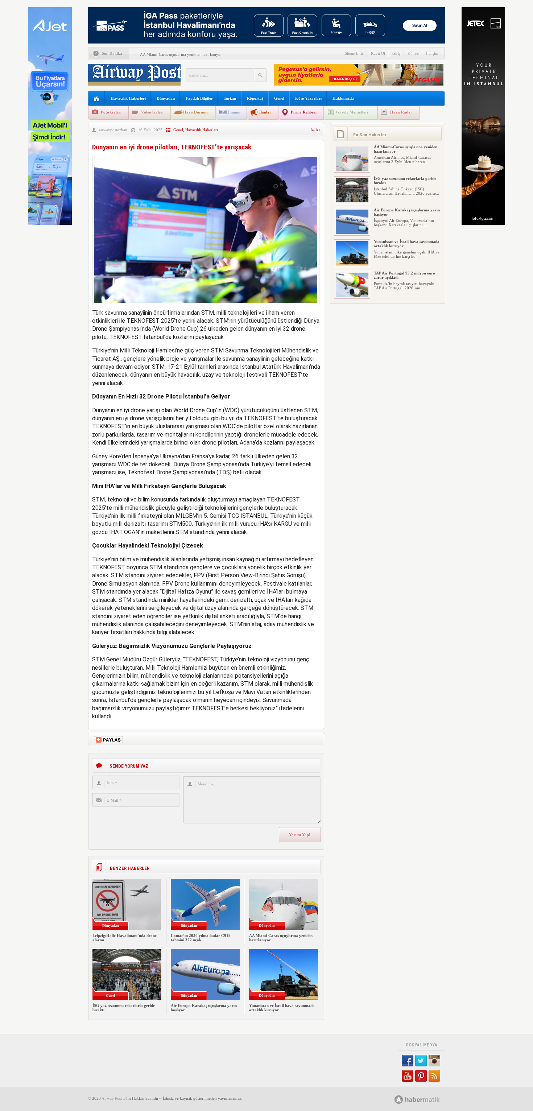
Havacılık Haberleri (128, 98)
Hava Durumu (195, 112)
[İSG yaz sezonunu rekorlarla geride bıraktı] (352, 200)
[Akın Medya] (398, 1099)
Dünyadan (166, 98)
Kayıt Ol (378, 53)
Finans (234, 112)
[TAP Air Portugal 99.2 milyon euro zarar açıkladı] (352, 295)
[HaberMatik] (425, 1099)
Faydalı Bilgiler (199, 98)
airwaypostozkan (113, 130)
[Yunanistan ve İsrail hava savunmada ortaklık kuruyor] (352, 264)
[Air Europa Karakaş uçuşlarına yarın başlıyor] (352, 232)
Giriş (396, 53)
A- (312, 130)
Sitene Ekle (354, 53)
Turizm (230, 98)
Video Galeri (152, 112)
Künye (413, 53)
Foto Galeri (111, 112)
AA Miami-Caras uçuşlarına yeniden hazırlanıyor (181, 54)
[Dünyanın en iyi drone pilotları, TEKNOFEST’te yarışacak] (205, 306)
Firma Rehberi (304, 112)
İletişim (432, 53)
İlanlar (265, 112)
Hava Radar (401, 112)
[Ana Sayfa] (97, 99)
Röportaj (255, 98)
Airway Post (112, 1098)
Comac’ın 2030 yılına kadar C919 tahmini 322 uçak (201, 937)
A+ (318, 130)
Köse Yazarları (308, 98)
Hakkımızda (343, 98)
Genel (279, 98)
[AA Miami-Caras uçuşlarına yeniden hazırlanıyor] (352, 169)
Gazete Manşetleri (352, 112)
